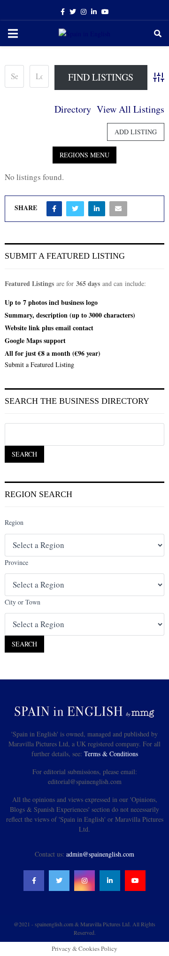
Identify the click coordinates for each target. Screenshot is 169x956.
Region (14, 522)
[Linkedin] (110, 880)
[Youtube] (135, 880)
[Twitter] (59, 880)
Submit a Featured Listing (39, 364)
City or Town (22, 601)
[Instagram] (84, 880)
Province (16, 562)
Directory (72, 109)
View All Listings (130, 109)
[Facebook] (33, 880)
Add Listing (136, 131)
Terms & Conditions (111, 753)
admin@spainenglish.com (100, 854)
